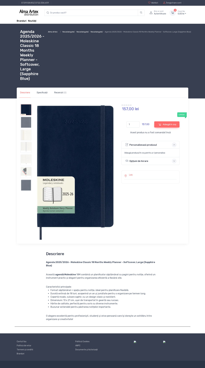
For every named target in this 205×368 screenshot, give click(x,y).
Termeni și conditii (25, 349)
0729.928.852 (27, 3)
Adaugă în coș (169, 124)
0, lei (181, 12)
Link (131, 175)
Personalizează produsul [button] (143, 145)
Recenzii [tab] (60, 92)
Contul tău (21, 341)
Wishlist (154, 3)
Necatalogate (68, 32)
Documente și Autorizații (86, 349)
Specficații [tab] (42, 92)
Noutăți (32, 21)
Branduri (21, 21)
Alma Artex (52, 32)
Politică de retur (24, 345)
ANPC (77, 345)
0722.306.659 (42, 3)
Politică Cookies (82, 341)
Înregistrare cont (173, 3)
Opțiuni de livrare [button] (138, 161)
